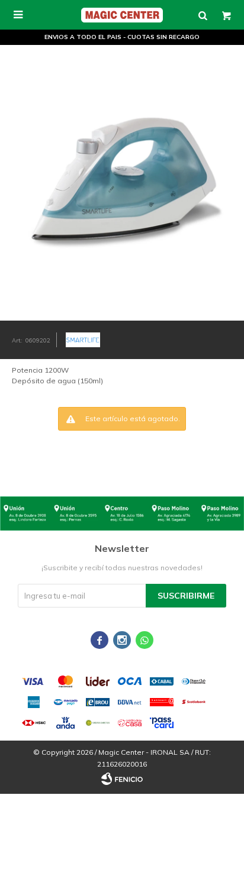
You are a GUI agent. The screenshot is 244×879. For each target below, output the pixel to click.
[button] (202, 15)
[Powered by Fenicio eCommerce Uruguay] (122, 779)
